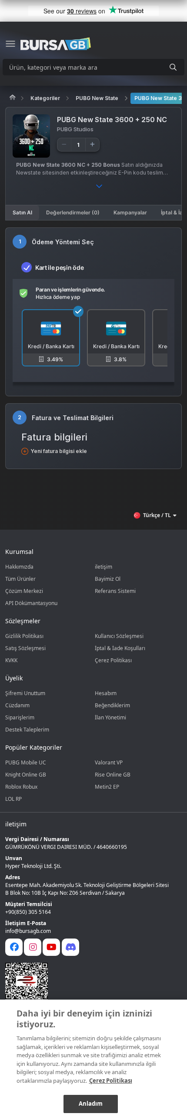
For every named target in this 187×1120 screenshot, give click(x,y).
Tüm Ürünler (20, 579)
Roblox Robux (21, 786)
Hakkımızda (19, 566)
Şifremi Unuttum (25, 693)
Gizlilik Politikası (24, 636)
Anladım (91, 1103)
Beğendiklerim (112, 705)
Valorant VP (109, 762)
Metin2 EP (107, 786)
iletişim (103, 566)
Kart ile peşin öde (59, 267)
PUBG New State (97, 98)
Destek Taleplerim (27, 729)
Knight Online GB (25, 774)
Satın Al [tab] (22, 212)
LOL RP (13, 799)
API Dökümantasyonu (31, 603)
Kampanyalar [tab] (130, 212)
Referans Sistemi (115, 591)
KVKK (11, 660)
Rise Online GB (112, 774)
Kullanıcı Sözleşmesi (119, 636)
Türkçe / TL (157, 515)
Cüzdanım (17, 705)
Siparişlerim (19, 717)
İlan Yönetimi (110, 717)
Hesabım (106, 693)
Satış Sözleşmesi (25, 648)
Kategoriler (45, 98)
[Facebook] (14, 947)
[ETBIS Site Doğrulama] (88, 984)
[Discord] (70, 947)
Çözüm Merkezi (24, 591)
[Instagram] (32, 947)
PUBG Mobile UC (25, 762)
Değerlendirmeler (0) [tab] (73, 212)
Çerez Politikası (113, 660)
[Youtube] (51, 947)
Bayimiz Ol (107, 579)
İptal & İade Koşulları (120, 648)
